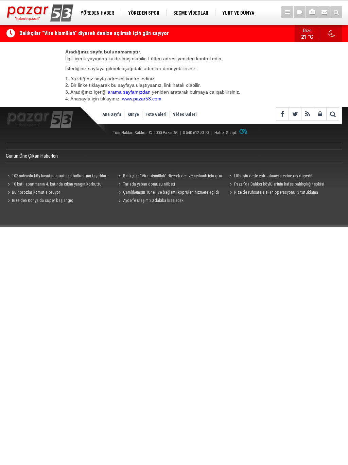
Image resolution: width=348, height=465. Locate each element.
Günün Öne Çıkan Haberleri (32, 156)
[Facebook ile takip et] (282, 114)
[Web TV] (300, 12)
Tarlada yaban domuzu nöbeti (149, 184)
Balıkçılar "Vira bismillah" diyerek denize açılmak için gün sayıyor (94, 33)
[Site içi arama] (336, 12)
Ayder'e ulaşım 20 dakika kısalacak (153, 200)
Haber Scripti (226, 132)
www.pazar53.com (141, 98)
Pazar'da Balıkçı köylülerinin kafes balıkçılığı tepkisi (279, 184)
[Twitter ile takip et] (295, 114)
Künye (133, 114)
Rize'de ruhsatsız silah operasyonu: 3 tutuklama (276, 192)
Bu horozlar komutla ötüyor (36, 192)
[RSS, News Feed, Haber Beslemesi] (307, 114)
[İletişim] (324, 12)
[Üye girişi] (320, 114)
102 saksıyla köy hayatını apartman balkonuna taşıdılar (59, 175)
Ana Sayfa (111, 114)
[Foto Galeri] (312, 12)
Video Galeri (185, 114)
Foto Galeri (156, 114)
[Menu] (287, 12)
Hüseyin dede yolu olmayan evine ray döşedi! (273, 175)
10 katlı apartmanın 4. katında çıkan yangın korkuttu (57, 184)
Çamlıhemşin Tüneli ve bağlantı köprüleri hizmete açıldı (171, 192)
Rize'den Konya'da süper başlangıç (42, 200)
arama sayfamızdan (129, 92)
